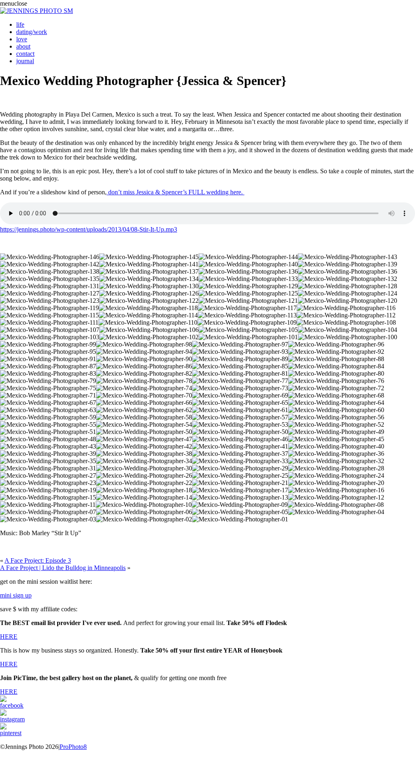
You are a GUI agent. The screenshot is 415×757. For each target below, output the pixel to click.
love (21, 39)
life (20, 24)
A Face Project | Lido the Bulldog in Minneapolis (63, 567)
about (23, 46)
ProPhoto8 (73, 746)
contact (25, 53)
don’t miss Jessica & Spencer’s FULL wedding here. (175, 192)
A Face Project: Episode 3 (37, 560)
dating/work (31, 31)
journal (25, 60)
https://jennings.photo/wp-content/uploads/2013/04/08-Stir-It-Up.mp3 (88, 229)
